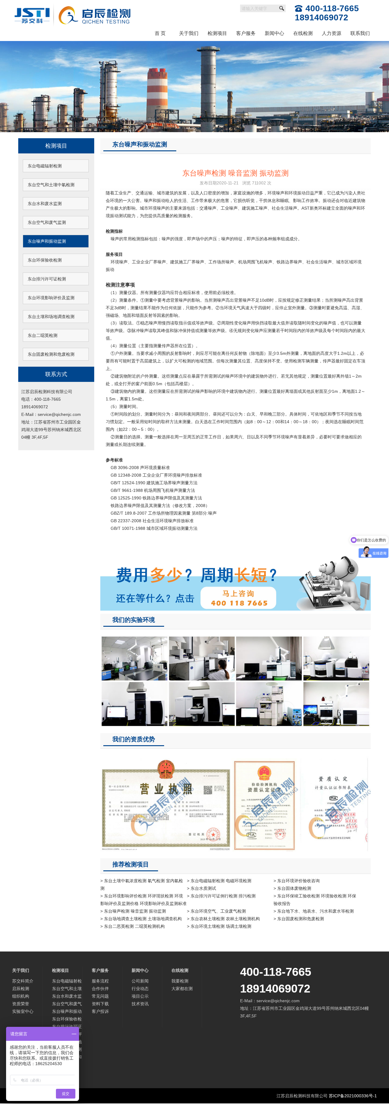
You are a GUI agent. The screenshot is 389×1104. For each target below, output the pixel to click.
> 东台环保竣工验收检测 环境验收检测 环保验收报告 (315, 899)
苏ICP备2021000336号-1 (353, 1095)
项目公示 (140, 996)
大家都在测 (182, 988)
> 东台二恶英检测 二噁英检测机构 (132, 926)
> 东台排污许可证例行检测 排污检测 (221, 895)
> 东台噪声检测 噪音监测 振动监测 (133, 911)
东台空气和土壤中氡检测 (51, 184)
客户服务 (246, 33)
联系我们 (360, 33)
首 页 (160, 33)
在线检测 (303, 33)
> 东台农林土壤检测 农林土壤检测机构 (223, 918)
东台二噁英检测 (42, 335)
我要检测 (179, 981)
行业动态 (140, 988)
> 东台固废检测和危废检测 (299, 918)
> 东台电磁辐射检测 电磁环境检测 (219, 880)
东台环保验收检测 (45, 260)
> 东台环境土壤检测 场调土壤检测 (219, 926)
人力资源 (331, 33)
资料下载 (100, 1003)
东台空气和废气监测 (47, 222)
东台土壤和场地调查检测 (51, 316)
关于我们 (188, 33)
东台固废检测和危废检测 (51, 354)
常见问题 (100, 996)
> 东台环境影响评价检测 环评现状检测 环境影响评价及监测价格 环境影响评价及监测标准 (143, 899)
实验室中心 (22, 1011)
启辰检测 (20, 988)
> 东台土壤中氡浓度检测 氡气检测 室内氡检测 (141, 884)
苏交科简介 (22, 981)
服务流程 (100, 981)
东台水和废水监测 (45, 203)
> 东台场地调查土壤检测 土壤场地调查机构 (141, 918)
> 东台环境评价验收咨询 (297, 880)
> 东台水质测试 (201, 888)
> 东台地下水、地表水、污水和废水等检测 (314, 911)
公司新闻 (140, 981)
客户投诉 (100, 1011)
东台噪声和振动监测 (47, 241)
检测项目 (217, 33)
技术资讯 (140, 1003)
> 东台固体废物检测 (292, 888)
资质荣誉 (20, 1003)
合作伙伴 (100, 988)
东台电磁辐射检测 (45, 165)
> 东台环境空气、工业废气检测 (216, 911)
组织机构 (20, 996)
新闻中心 (274, 33)
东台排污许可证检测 (47, 278)
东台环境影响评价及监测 (51, 297)
